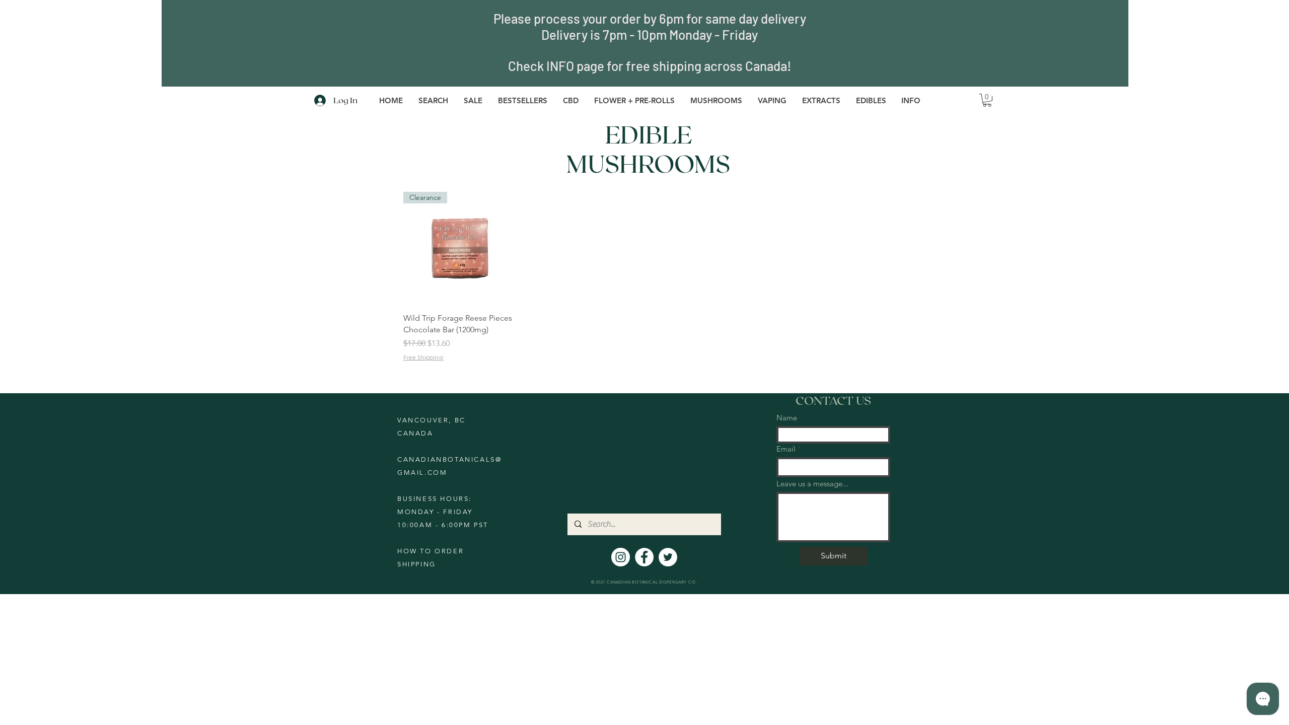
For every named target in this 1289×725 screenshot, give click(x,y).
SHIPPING (416, 564)
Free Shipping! (423, 357)
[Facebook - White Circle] (644, 557)
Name (786, 417)
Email (786, 449)
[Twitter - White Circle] (668, 557)
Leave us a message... (812, 483)
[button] (634, 100)
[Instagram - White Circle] (620, 557)
